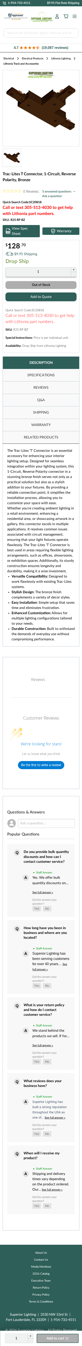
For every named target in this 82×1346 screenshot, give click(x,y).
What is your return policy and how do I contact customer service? (44, 1010)
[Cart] (65, 16)
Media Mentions (41, 1266)
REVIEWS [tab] (41, 387)
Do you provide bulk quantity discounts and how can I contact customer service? (46, 856)
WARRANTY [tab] (41, 425)
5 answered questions (56, 191)
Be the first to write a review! (41, 765)
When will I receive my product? (41, 1156)
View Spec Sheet (20, 231)
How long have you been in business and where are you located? (45, 933)
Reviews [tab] (38, 679)
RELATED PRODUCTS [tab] (41, 437)
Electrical (8, 58)
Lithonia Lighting (61, 58)
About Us (41, 1252)
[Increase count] (73, 269)
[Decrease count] (73, 274)
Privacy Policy (41, 1294)
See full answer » (42, 892)
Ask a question (52, 196)
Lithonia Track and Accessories (21, 63)
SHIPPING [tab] (41, 412)
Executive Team (41, 1280)
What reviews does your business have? (43, 1083)
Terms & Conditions (41, 1301)
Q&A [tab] (41, 400)
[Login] (57, 16)
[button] (41, 48)
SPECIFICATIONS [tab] (41, 375)
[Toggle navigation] (73, 16)
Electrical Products (32, 58)
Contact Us (41, 1259)
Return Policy (41, 1287)
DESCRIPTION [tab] (41, 362)
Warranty (64, 231)
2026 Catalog (41, 1273)
